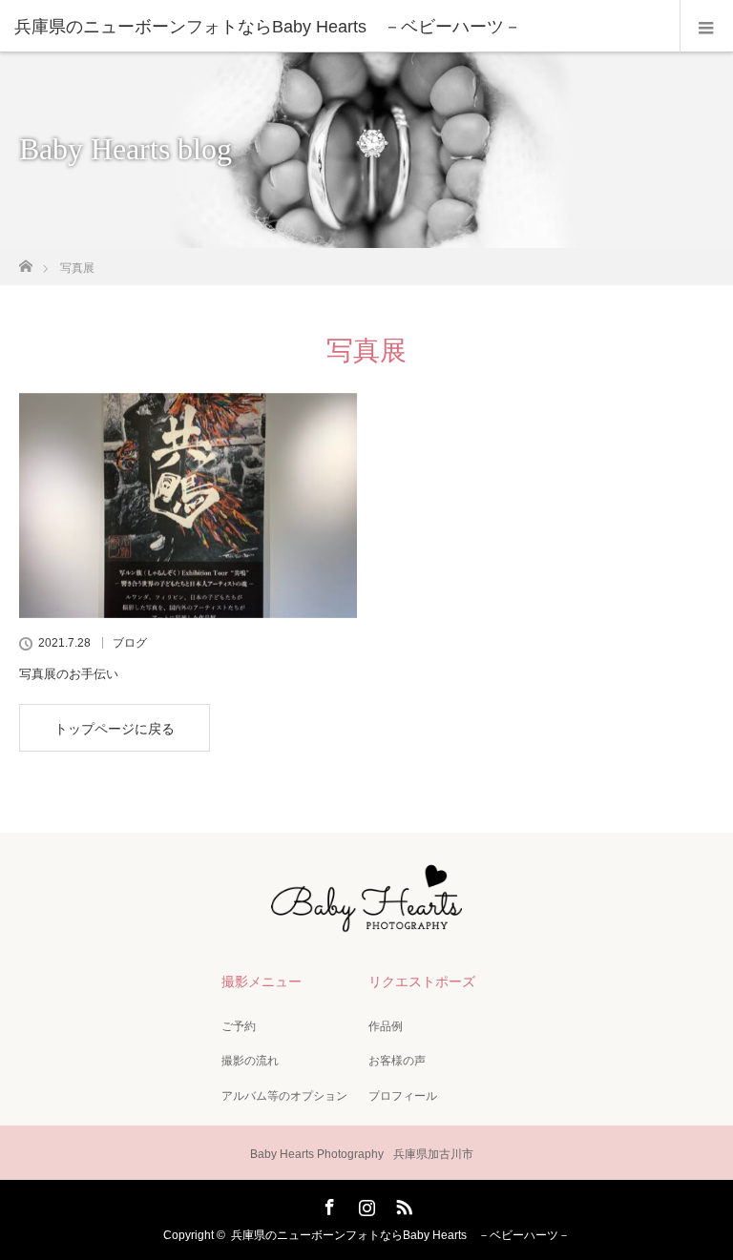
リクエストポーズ (421, 981)
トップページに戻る (114, 728)
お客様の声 (397, 1060)
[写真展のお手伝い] (188, 505)
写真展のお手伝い (68, 674)
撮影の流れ (250, 1060)
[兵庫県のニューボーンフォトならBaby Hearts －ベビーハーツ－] (337, 26)
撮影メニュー (261, 981)
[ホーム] (25, 261)
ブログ (130, 643)
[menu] (706, 26)
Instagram (364, 1203)
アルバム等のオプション (284, 1096)
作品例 (385, 1026)
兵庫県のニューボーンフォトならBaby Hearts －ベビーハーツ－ (400, 1235)
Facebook (327, 1203)
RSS (401, 1203)
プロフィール (402, 1096)
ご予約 (238, 1026)
